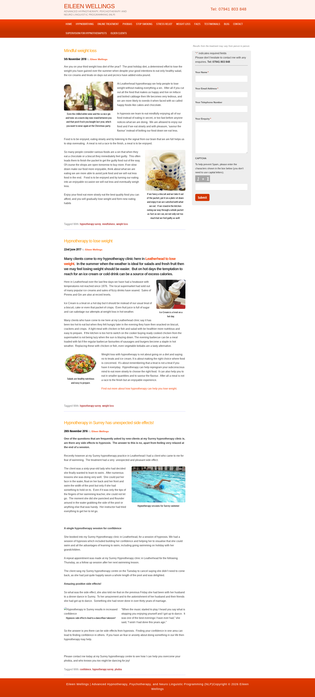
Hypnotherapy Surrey (90, 224)
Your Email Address (206, 88)
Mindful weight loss (80, 50)
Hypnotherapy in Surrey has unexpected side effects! (109, 422)
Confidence (85, 669)
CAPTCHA (200, 158)
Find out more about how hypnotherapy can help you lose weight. (139, 388)
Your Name (202, 72)
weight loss (122, 224)
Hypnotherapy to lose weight (88, 240)
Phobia (118, 669)
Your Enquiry (203, 118)
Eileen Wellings (89, 6)
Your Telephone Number (208, 102)
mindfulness (108, 224)
